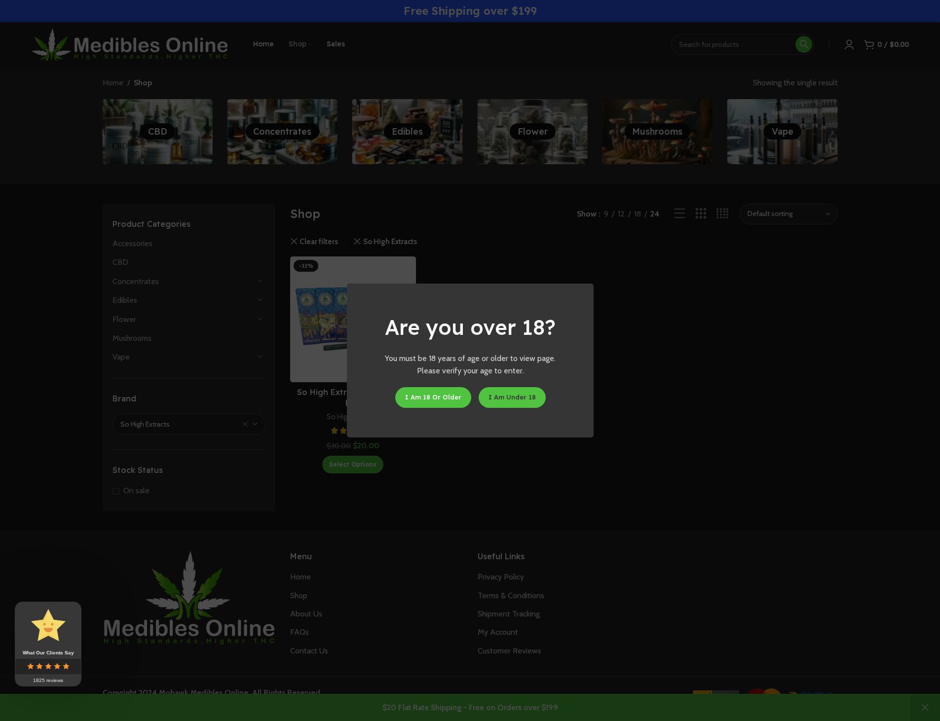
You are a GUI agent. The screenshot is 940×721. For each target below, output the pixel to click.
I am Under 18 (511, 397)
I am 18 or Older (433, 397)
